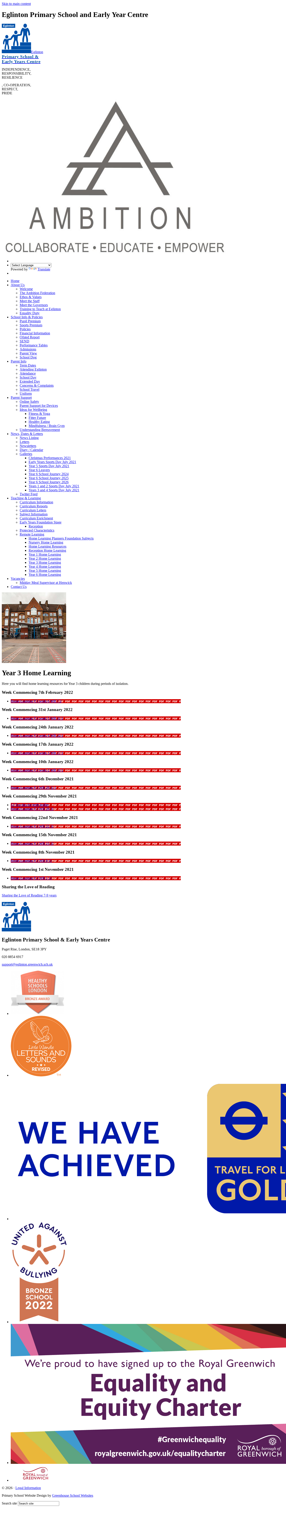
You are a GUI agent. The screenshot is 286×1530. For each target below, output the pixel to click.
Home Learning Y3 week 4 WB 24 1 (37, 735)
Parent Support (21, 397)
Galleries (26, 454)
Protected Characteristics (37, 530)
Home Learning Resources (47, 546)
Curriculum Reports (34, 506)
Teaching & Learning (26, 498)
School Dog (28, 357)
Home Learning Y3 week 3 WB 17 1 (37, 753)
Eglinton (22, 57)
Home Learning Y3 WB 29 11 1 (33, 787)
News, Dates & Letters (27, 434)
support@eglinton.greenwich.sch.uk (27, 964)
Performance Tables (34, 345)
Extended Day (30, 381)
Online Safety (29, 401)
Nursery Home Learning (46, 542)
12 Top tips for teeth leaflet (29, 805)
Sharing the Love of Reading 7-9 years (29, 895)
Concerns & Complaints (37, 385)
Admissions (28, 349)
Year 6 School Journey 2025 (49, 478)
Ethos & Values (31, 297)
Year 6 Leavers (39, 470)
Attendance (28, 373)
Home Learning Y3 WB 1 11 (31, 878)
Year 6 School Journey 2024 (49, 474)
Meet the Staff (30, 301)
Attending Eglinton (33, 369)
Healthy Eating (39, 422)
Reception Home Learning (47, 550)
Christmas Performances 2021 (50, 458)
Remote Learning (32, 534)
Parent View (28, 353)
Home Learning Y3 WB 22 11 (32, 826)
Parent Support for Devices (39, 405)
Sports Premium (31, 325)
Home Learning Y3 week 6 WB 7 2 (36, 701)
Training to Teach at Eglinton (40, 309)
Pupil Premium (30, 321)
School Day (28, 377)
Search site (9, 1503)
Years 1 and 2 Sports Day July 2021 (54, 486)
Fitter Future (37, 418)
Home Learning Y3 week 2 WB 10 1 (37, 770)
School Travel (29, 389)
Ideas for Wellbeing (33, 410)
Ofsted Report (30, 337)
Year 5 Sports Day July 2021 (49, 466)
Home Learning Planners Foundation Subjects (61, 538)
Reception (36, 526)
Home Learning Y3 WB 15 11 (32, 843)
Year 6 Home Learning (45, 574)
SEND (24, 341)
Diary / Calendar (31, 450)
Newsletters (28, 446)
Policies (25, 329)
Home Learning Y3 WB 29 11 (32, 809)
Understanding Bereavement (40, 430)
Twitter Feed (29, 494)
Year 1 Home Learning (45, 554)
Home (15, 281)
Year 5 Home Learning (45, 570)
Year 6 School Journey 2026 (49, 482)
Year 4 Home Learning (45, 566)
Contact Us (19, 587)
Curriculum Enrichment (36, 518)
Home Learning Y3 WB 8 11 (31, 861)
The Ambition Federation (37, 293)
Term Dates (28, 365)
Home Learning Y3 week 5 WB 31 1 (37, 718)
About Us (18, 285)
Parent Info (18, 361)
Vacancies (18, 578)
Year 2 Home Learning (45, 558)
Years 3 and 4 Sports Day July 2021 (54, 490)
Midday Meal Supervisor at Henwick (46, 583)
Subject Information (34, 514)
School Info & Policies (27, 317)
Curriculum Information (36, 502)
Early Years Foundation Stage (40, 522)
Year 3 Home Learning (45, 562)
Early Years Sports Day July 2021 (52, 462)
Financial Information (35, 333)
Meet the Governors (34, 305)
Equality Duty (30, 313)
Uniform (26, 393)
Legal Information (28, 1488)
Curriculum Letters (33, 510)
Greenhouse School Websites (72, 1495)
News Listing (29, 438)
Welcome (26, 289)
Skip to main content (16, 4)
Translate (44, 269)
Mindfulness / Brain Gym (47, 426)
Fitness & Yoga (39, 414)
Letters (24, 442)
